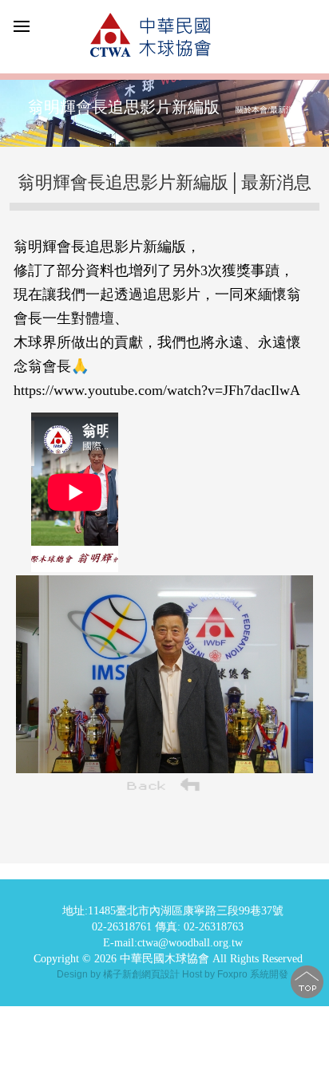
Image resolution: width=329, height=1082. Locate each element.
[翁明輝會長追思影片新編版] (164, 769)
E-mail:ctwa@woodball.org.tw (173, 943)
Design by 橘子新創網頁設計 (119, 974)
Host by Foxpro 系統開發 (235, 974)
